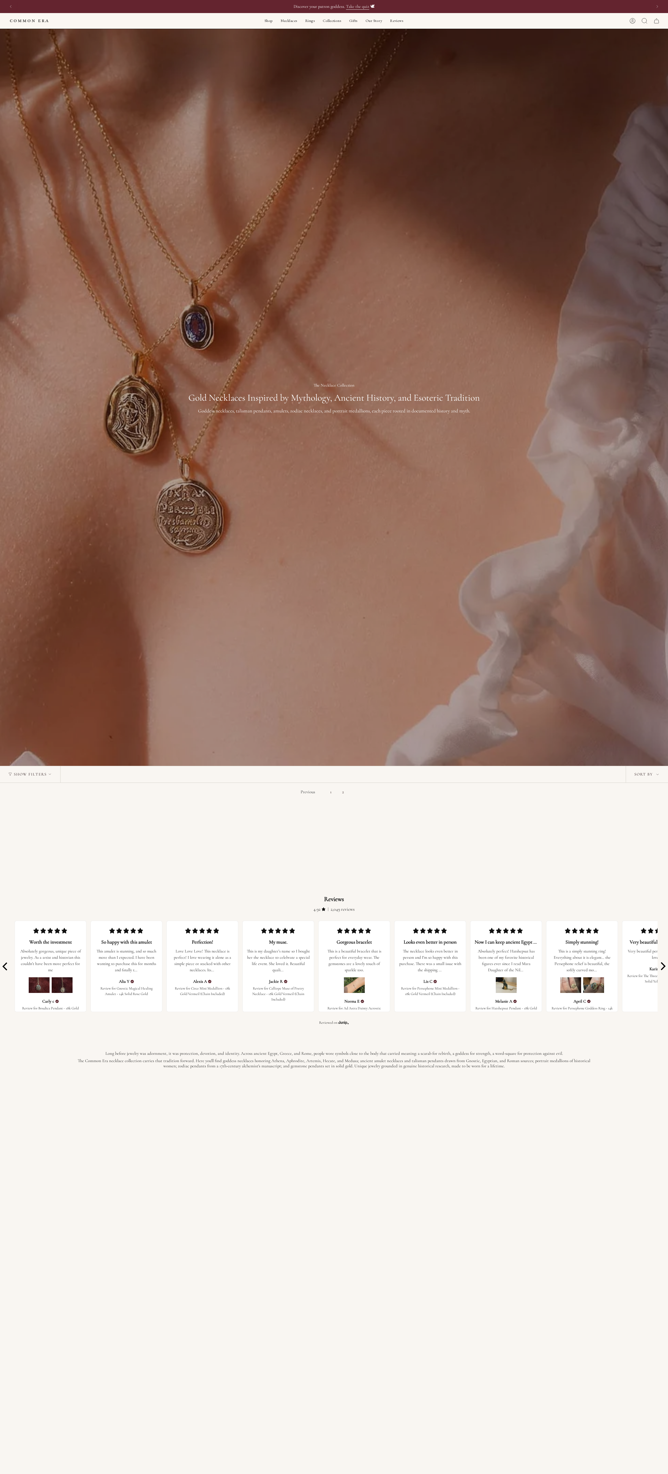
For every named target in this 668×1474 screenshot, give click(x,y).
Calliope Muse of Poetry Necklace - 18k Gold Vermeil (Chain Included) (278, 994)
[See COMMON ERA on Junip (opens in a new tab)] (343, 1023)
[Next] (657, 6)
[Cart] (657, 20)
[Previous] (10, 6)
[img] (57, 1001)
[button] (269, 20)
